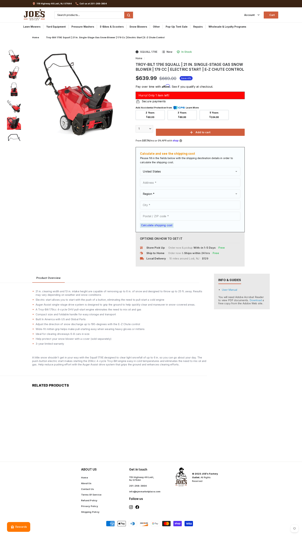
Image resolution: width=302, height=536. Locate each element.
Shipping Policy (90, 512)
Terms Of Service (91, 494)
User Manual (229, 289)
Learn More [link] (192, 107)
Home (35, 37)
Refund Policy (89, 500)
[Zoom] (78, 95)
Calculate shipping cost (156, 225)
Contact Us (87, 489)
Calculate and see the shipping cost (167, 153)
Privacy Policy (89, 506)
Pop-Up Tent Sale (177, 26)
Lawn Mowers (32, 26)
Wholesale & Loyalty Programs (227, 26)
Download (256, 300)
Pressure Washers (82, 26)
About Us (86, 483)
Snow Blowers (138, 26)
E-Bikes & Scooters (112, 26)
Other (156, 26)
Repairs (198, 26)
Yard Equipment (56, 26)
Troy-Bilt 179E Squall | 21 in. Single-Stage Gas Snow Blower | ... (49, 436)
